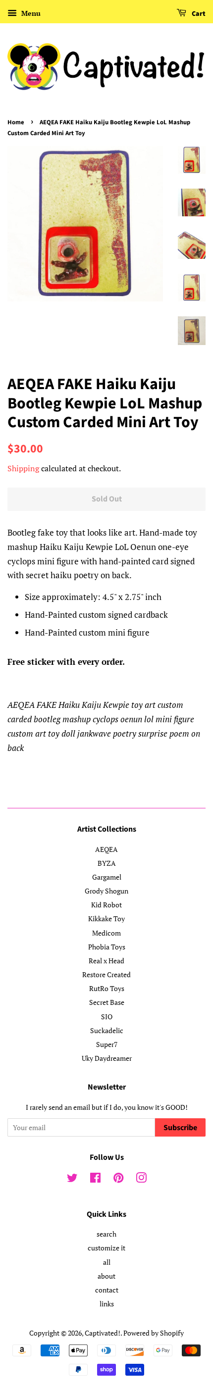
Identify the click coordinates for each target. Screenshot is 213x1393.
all (106, 1262)
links (107, 1303)
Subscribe (180, 1127)
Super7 (106, 1044)
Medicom (106, 933)
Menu (30, 13)
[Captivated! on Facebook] (95, 1179)
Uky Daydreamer (107, 1058)
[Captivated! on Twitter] (72, 1179)
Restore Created (106, 974)
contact (106, 1289)
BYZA (107, 863)
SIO (106, 1016)
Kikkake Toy (106, 918)
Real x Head (106, 960)
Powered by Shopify (153, 1333)
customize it (106, 1247)
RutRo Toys (106, 988)
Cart (198, 14)
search (106, 1234)
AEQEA (106, 849)
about (106, 1276)
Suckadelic (106, 1030)
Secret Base (106, 1002)
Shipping (23, 468)
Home (15, 122)
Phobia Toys (106, 946)
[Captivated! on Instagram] (141, 1179)
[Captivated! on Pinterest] (118, 1179)
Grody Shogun (106, 891)
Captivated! (102, 1333)
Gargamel (106, 877)
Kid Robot (106, 904)
